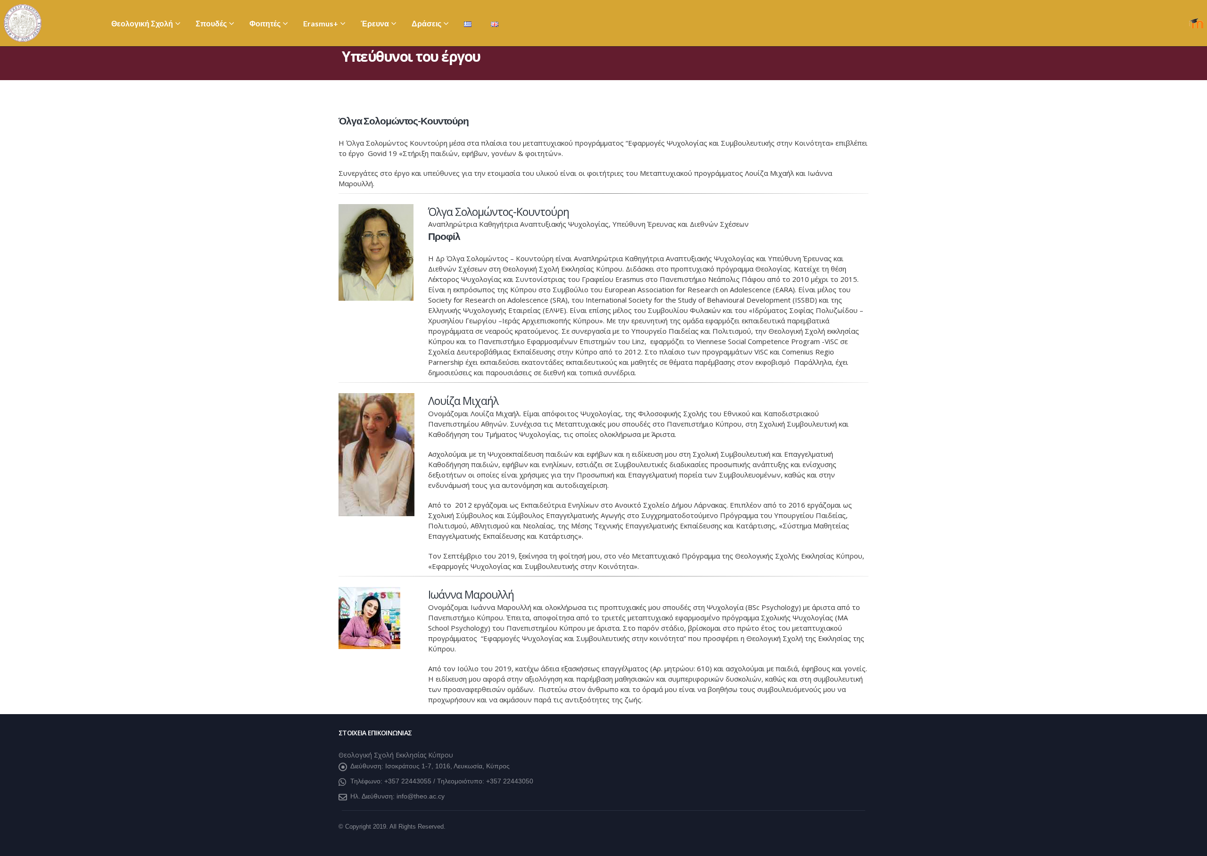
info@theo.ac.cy (421, 796)
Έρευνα (375, 23)
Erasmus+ (320, 23)
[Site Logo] (22, 23)
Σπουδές (211, 23)
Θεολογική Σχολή (142, 23)
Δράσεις (426, 23)
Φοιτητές (265, 23)
